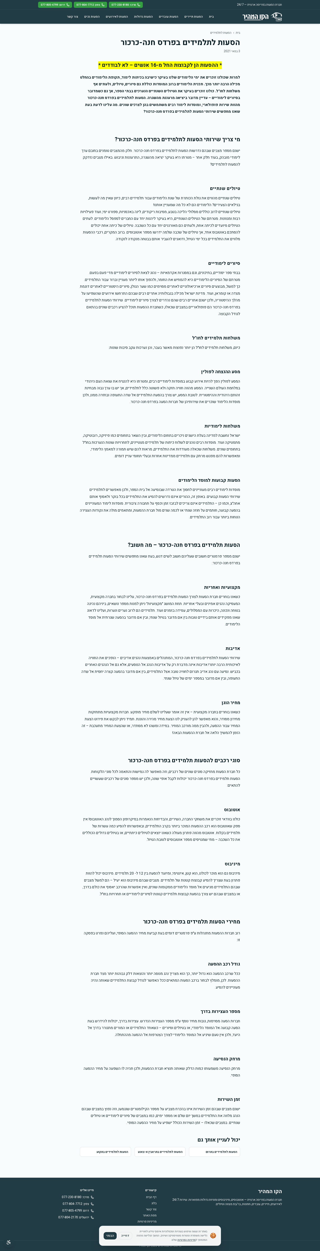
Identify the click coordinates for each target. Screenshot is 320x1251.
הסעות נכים (92, 16)
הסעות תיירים (193, 16)
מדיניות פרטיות (147, 1221)
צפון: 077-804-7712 (88, 5)
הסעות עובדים (168, 16)
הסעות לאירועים (117, 16)
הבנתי (110, 1235)
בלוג (154, 1203)
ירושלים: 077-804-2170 (73, 1217)
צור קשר (72, 16)
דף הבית (151, 1197)
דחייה (125, 1235)
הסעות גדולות (143, 16)
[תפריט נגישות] (8, 1242)
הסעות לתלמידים (220, 32)
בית (211, 16)
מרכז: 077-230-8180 (123, 5)
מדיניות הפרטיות (186, 1240)
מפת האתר (150, 1215)
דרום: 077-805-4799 (53, 5)
